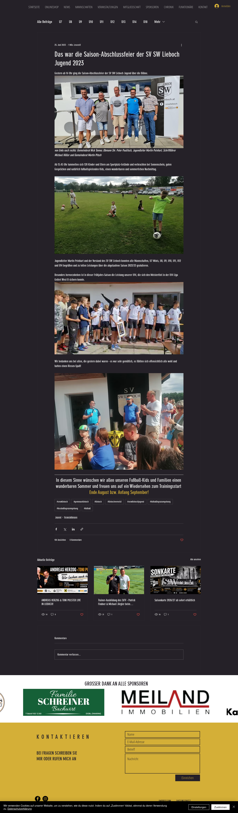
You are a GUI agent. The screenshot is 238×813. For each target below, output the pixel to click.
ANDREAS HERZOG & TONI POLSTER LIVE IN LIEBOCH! (61, 602)
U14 (134, 22)
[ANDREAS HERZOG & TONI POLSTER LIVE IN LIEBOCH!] (62, 580)
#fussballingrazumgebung (67, 508)
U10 (91, 22)
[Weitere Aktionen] (181, 45)
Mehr (157, 22)
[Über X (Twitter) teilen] (64, 529)
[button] (84, 7)
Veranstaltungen (70, 517)
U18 (145, 22)
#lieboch (98, 501)
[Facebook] (37, 799)
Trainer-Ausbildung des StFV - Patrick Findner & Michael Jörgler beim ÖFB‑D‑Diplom (116, 602)
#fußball (87, 508)
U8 (70, 22)
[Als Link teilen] (81, 529)
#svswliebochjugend (135, 501)
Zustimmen (220, 807)
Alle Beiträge (44, 22)
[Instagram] (45, 799)
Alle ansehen (195, 559)
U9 (80, 22)
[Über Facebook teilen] (56, 529)
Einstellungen (198, 807)
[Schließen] (234, 807)
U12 (112, 22)
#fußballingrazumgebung (160, 501)
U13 (123, 22)
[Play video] (119, 318)
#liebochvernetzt (114, 501)
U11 (101, 22)
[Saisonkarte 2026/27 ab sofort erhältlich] (175, 580)
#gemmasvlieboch (81, 501)
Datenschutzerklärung (19, 808)
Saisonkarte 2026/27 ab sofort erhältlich (175, 600)
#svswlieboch (62, 501)
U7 (60, 22)
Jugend (58, 517)
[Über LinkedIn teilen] (73, 529)
